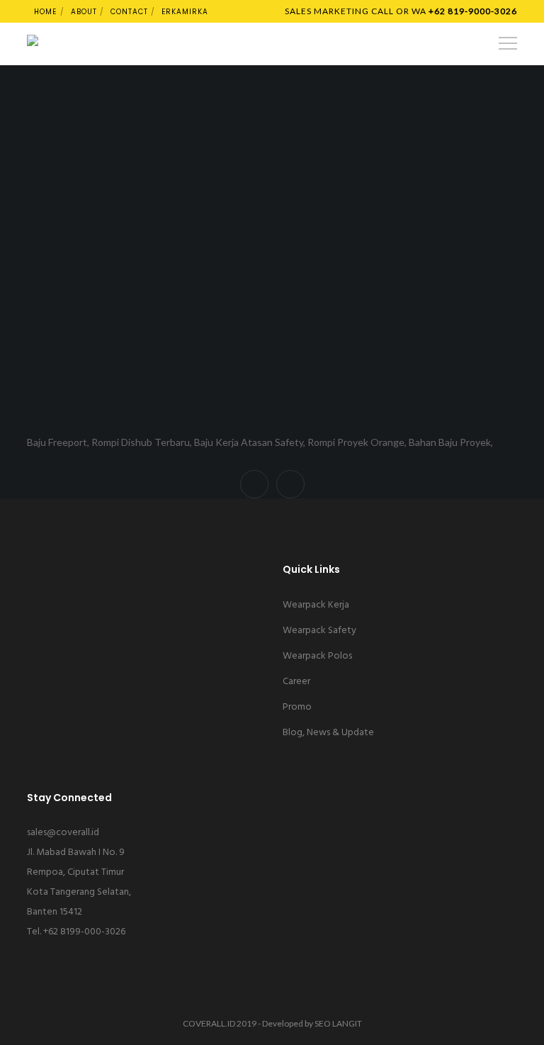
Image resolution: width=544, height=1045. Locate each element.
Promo (297, 707)
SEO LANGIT (338, 1023)
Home (45, 11)
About (84, 11)
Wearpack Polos (317, 656)
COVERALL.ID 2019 (219, 1023)
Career (296, 682)
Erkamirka (185, 11)
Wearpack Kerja (316, 605)
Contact (129, 11)
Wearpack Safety (319, 630)
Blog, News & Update (328, 733)
